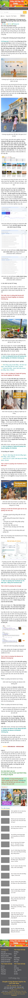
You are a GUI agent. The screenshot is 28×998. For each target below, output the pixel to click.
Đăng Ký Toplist (5, 955)
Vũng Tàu (3, 971)
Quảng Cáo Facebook (6, 957)
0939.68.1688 (20, 987)
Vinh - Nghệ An (17, 970)
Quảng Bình (17, 957)
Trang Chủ (8, 16)
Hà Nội (15, 971)
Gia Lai (2, 966)
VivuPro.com (14, 989)
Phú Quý (16, 961)
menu (3, 16)
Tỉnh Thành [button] (13, 16)
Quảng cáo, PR (16, 985)
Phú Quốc (3, 973)
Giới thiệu (3, 951)
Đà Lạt (2, 968)
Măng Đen (3, 970)
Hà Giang (16, 968)
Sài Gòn (16, 973)
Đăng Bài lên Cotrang (6, 953)
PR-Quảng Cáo (16, 24)
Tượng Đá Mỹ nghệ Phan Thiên (16, 991)
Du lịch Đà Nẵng (13, 993)
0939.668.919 (13, 987)
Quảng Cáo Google (5, 959)
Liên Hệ (6, 778)
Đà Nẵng (4, 24)
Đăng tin (22, 15)
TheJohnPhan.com (18, 988)
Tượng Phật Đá (17, 992)
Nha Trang (16, 959)
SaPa (15, 966)
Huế (15, 955)
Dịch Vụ (9, 24)
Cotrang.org (21, 780)
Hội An (15, 953)
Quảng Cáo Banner (5, 961)
